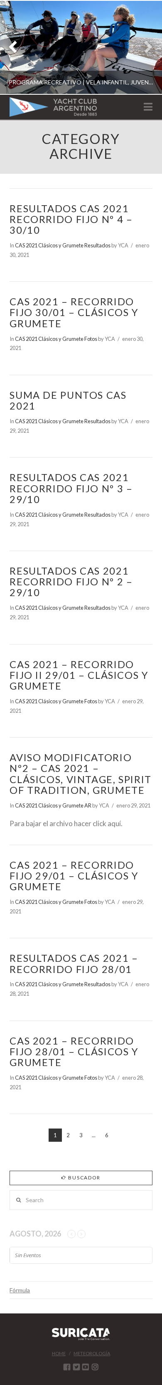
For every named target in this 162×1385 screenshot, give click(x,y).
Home (59, 1353)
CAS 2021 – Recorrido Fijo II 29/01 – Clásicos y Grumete (79, 675)
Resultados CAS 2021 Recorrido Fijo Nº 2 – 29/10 (71, 581)
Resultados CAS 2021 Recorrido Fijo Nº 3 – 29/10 (71, 488)
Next (144, 47)
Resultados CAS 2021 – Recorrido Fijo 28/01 (74, 963)
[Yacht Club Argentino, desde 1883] (53, 107)
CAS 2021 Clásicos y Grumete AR (53, 805)
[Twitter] (76, 1367)
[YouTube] (85, 1367)
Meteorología (92, 1353)
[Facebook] (67, 1367)
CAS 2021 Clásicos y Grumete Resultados (62, 245)
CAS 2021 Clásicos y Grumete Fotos (56, 338)
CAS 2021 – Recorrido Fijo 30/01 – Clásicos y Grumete (74, 312)
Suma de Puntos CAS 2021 (68, 400)
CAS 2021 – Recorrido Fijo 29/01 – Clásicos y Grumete (74, 875)
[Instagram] (95, 1367)
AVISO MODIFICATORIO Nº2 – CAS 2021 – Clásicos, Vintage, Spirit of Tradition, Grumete (80, 774)
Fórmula (20, 1290)
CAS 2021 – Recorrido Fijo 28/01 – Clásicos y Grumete (74, 1051)
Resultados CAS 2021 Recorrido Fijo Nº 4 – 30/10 (71, 219)
